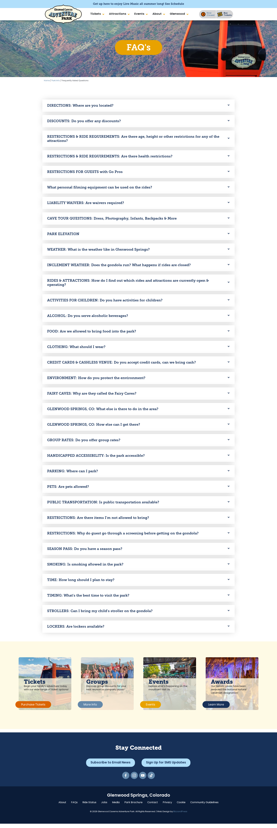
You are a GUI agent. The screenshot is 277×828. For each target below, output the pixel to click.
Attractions (117, 14)
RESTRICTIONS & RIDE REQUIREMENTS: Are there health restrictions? (109, 156)
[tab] (138, 105)
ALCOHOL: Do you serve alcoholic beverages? (87, 316)
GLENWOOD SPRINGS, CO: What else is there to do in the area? (102, 409)
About (157, 14)
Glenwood (177, 14)
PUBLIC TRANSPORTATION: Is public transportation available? (103, 502)
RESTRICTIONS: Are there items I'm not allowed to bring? (98, 518)
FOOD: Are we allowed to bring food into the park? (91, 331)
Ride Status (89, 802)
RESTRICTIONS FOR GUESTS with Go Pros (85, 172)
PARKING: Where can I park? (72, 471)
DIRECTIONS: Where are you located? (80, 105)
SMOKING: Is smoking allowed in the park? (85, 564)
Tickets (95, 14)
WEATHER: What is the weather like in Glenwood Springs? (98, 249)
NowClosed (210, 14)
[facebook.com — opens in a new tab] (125, 775)
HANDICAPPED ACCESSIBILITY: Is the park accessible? (96, 456)
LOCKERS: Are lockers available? (75, 626)
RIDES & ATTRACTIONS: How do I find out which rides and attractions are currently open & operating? (128, 283)
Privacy (167, 802)
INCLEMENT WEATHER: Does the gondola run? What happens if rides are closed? (119, 265)
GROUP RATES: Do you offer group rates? (83, 440)
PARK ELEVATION (63, 234)
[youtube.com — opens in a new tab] (142, 775)
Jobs (104, 802)
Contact (152, 802)
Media (116, 802)
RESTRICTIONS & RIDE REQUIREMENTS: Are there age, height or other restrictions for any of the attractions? (133, 139)
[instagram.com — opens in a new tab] (134, 775)
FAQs (74, 802)
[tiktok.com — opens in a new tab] (151, 775)
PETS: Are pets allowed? (68, 487)
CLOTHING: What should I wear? (76, 347)
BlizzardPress (180, 812)
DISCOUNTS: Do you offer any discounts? (84, 121)
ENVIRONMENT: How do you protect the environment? (96, 378)
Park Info (56, 81)
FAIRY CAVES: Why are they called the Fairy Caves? (91, 393)
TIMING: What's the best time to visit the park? (88, 595)
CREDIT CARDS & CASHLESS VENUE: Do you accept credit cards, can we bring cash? (121, 362)
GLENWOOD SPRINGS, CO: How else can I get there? (93, 424)
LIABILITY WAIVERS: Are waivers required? (85, 203)
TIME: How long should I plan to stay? (80, 580)
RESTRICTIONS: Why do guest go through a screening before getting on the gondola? (123, 533)
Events (139, 14)
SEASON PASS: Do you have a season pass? (84, 549)
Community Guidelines (204, 802)
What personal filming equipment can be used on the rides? (99, 187)
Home (47, 81)
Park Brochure (133, 802)
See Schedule (174, 3)
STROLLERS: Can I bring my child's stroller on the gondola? (100, 611)
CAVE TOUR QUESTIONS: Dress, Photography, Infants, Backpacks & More (112, 218)
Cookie (181, 802)
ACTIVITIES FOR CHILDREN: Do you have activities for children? (105, 300)
